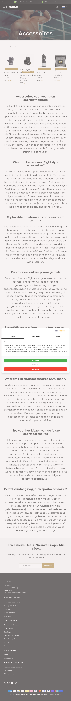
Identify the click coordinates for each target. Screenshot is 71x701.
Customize (35, 365)
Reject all (35, 369)
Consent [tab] (13, 336)
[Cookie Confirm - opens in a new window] (59, 331)
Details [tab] (58, 336)
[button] (66, 331)
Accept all (35, 360)
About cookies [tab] (35, 336)
